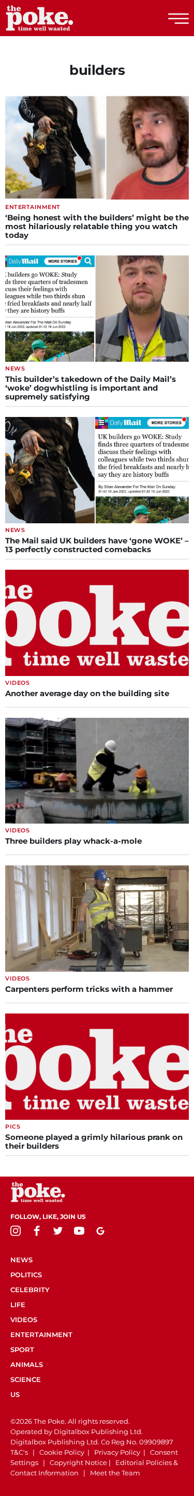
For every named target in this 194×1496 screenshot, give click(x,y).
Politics (26, 1274)
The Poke (64, 18)
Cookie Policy (61, 1452)
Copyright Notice (78, 1462)
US (15, 1394)
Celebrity (30, 1289)
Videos (23, 1319)
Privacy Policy (117, 1452)
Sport (22, 1349)
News (21, 1260)
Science (25, 1379)
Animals (26, 1364)
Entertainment (41, 1334)
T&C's (19, 1452)
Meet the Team (115, 1473)
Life (17, 1304)
